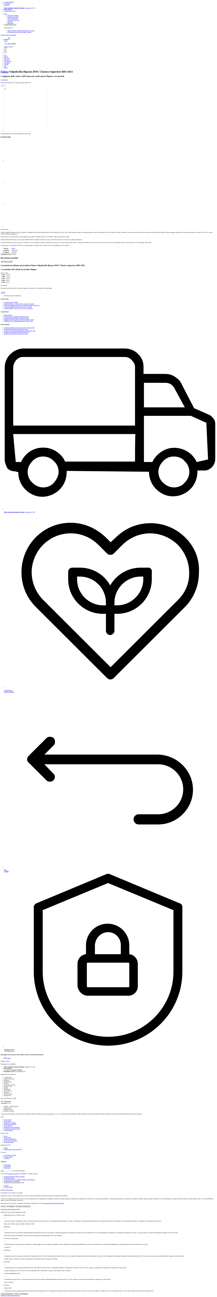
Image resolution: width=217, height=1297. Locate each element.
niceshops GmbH (13, 1173)
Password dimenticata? (10, 1139)
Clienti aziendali (8, 1130)
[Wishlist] (5, 49)
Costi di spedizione (12, 18)
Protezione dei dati (9, 1178)
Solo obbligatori (10, 1206)
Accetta (3, 1206)
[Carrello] (110, 51)
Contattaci (10, 21)
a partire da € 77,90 (19, 8)
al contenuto (7, 3)
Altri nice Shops (8, 1187)
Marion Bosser (8, 315)
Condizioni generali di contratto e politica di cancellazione (19, 1179)
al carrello (6, 5)
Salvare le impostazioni (7, 1294)
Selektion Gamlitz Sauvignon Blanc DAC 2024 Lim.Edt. (19, 327)
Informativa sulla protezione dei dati (54, 1203)
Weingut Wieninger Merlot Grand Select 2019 (16, 318)
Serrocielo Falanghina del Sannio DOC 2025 (16, 329)
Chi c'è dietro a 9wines (10, 1155)
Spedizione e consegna (10, 1124)
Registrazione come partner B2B (13, 1149)
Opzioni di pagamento (13, 20)
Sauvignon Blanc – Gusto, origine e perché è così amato (19, 304)
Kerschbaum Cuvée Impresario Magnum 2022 (16, 316)
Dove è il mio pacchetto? (10, 1140)
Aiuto (5, 14)
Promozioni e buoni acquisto (11, 1127)
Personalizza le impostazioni (23, 1206)
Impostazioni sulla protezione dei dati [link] (14, 1182)
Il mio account (8, 1119)
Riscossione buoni (9, 1142)
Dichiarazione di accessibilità (12, 1181)
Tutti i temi (10, 23)
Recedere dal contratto (7, 1190)
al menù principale (9, 2)
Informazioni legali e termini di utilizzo (14, 1176)
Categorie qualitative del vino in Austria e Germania (18, 307)
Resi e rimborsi (8, 1126)
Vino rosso (14, 250)
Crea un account (8, 46)
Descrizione (5, 229)
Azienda (6, 1185)
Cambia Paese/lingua (19, 1170)
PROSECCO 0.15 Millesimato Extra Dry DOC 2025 (18, 321)
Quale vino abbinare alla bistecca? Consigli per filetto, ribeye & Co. (22, 305)
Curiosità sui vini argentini (11, 302)
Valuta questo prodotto (6, 261)
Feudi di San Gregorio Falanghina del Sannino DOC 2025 (19, 331)
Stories (6, 1148)
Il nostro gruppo (8, 1156)
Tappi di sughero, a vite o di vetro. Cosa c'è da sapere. (18, 308)
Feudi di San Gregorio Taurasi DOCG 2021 (16, 334)
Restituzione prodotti (13, 17)
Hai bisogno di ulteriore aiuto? (12, 1129)
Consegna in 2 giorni (9, 11)
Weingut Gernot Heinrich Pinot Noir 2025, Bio (16, 332)
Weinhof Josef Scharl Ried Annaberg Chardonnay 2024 (19, 319)
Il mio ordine (7, 1121)
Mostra (3, 292)
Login (5, 41)
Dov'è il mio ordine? (12, 15)
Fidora (5, 71)
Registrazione (7, 1137)
